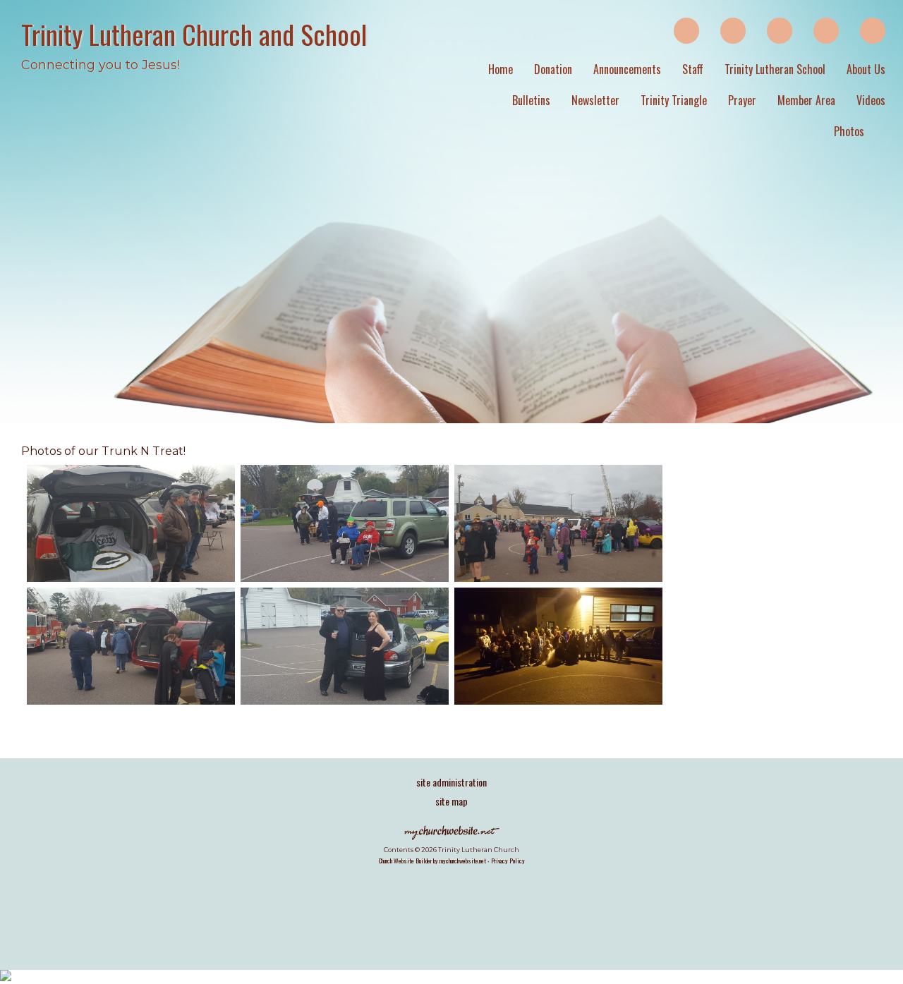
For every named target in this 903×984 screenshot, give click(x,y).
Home (500, 69)
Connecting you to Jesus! (100, 65)
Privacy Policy (508, 860)
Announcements (627, 69)
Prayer (742, 100)
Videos (870, 100)
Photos (849, 131)
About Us (866, 69)
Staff (692, 69)
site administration (451, 782)
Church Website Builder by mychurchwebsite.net (432, 860)
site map (451, 801)
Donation (553, 69)
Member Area (806, 100)
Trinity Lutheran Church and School (194, 34)
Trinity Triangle (674, 100)
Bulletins (531, 100)
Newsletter (595, 100)
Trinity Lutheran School (775, 69)
